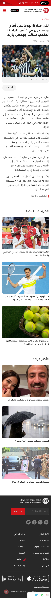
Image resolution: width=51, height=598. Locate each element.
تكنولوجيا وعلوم (41, 553)
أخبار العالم (20, 534)
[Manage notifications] (6, 591)
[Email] (47, 595)
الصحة (22, 553)
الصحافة (44, 541)
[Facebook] (30, 595)
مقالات (22, 541)
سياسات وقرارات (40, 547)
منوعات (22, 547)
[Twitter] (36, 595)
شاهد (20, 559)
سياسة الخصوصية (41, 587)
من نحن (45, 566)
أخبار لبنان (44, 534)
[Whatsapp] (42, 595)
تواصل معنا (20, 566)
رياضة (45, 19)
